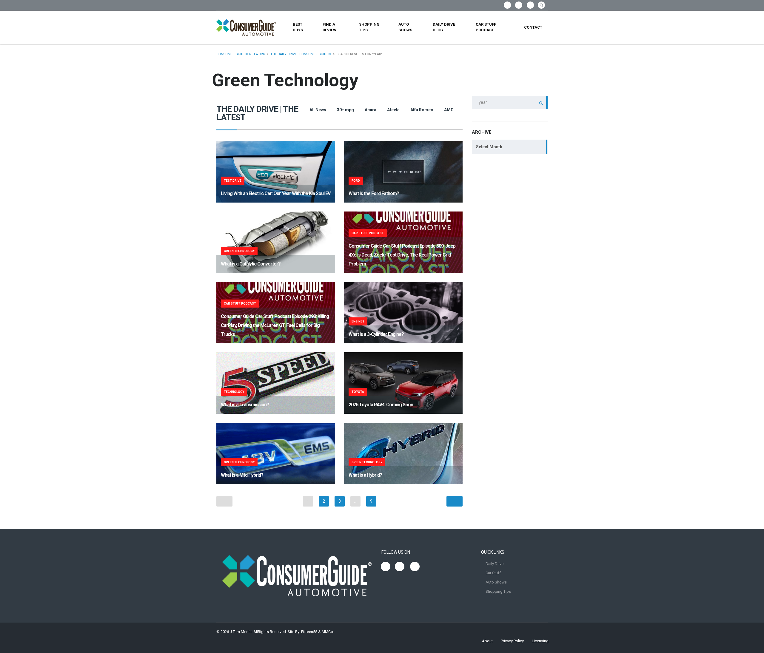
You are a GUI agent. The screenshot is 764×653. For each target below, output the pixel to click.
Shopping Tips (369, 27)
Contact (533, 27)
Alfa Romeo (421, 109)
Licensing (540, 641)
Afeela (393, 109)
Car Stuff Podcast (486, 27)
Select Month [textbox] (489, 146)
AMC (449, 109)
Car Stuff (493, 573)
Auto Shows (405, 27)
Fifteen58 (309, 631)
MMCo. (328, 631)
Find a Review (329, 27)
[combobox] (510, 147)
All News (317, 109)
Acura (370, 109)
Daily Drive (494, 563)
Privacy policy (512, 641)
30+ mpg (345, 109)
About (487, 641)
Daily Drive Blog (444, 27)
